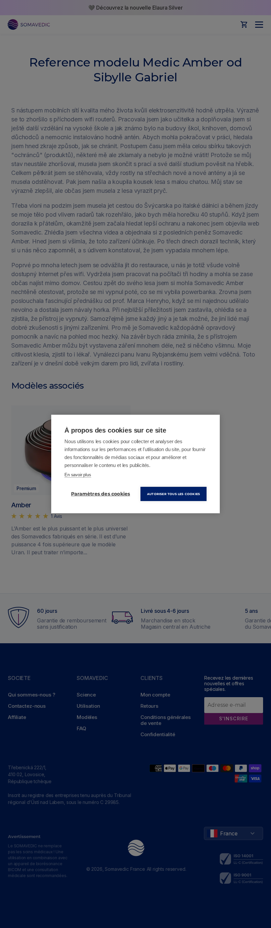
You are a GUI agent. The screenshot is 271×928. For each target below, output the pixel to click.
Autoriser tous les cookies (173, 494)
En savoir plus (77, 474)
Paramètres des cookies (100, 493)
